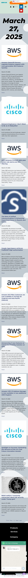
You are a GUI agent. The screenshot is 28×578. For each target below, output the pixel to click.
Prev (11, 520)
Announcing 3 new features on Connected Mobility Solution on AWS (13, 344)
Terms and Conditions (10, 576)
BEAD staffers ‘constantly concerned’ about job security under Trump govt (13, 497)
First (7, 520)
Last (20, 520)
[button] (25, 7)
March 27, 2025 (14, 29)
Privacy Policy (20, 576)
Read (3, 92)
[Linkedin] (21, 7)
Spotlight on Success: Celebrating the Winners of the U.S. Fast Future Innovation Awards (14, 449)
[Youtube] (21, 11)
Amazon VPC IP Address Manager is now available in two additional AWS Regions (14, 393)
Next (17, 520)
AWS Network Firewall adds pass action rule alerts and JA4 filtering (14, 162)
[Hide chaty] (24, 574)
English (17, 1)
